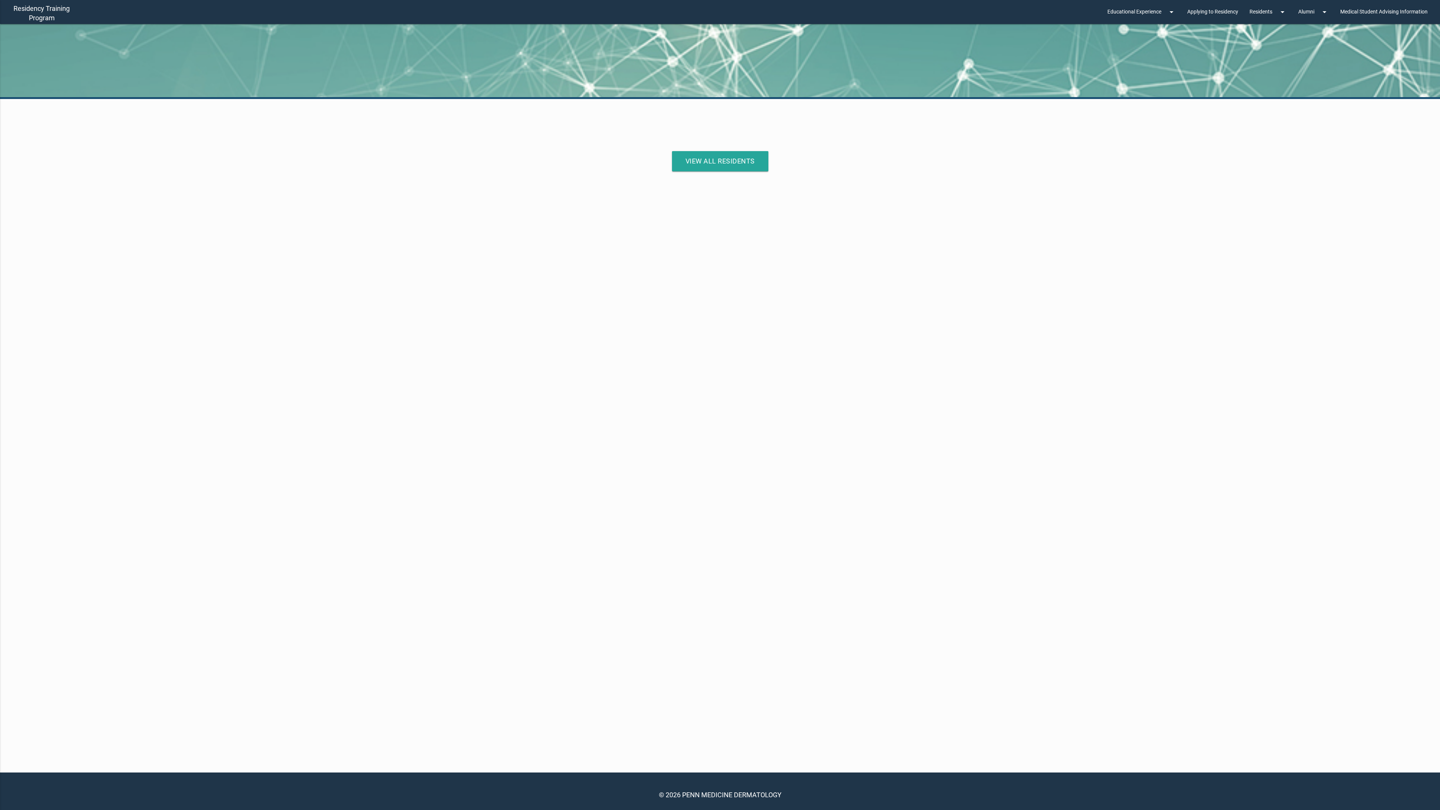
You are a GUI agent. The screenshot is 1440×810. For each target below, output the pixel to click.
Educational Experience (1141, 12)
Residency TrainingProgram (42, 13)
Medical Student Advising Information (1384, 12)
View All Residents (720, 161)
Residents (1268, 12)
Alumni (1313, 12)
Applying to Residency (1212, 12)
